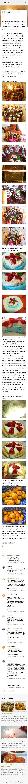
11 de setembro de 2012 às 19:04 (16, 678)
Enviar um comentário (8, 691)
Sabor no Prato (11, 578)
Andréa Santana (11, 595)
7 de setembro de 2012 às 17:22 (15, 573)
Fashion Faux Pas (11, 555)
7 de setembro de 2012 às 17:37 (15, 590)
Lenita (8, 660)
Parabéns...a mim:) (5, 738)
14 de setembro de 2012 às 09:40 (16, 687)
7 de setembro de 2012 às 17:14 (15, 562)
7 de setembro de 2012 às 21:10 (15, 611)
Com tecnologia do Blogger (14, 782)
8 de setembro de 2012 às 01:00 (15, 656)
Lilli (8, 566)
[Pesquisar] (26, 2)
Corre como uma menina (13, 628)
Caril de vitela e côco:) (6, 713)
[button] (3, 17)
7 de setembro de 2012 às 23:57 (15, 642)
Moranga (9, 646)
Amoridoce (7, 2)
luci (8, 615)
